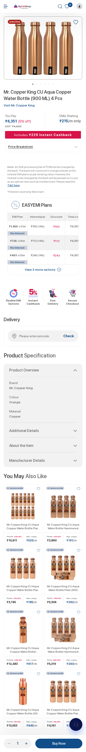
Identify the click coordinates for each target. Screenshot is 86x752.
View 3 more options (40, 269)
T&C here (13, 185)
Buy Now (59, 743)
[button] (43, 372)
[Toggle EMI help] (75, 724)
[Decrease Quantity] (9, 743)
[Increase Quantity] (26, 743)
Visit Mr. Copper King (19, 105)
